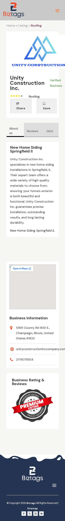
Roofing (36, 25)
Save (46, 108)
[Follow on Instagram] (35, 513)
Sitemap (32, 508)
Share (20, 108)
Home (11, 25)
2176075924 (24, 359)
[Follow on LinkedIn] (41, 513)
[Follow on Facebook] (23, 513)
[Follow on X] (29, 513)
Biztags (31, 503)
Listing (23, 25)
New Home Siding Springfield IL (32, 230)
